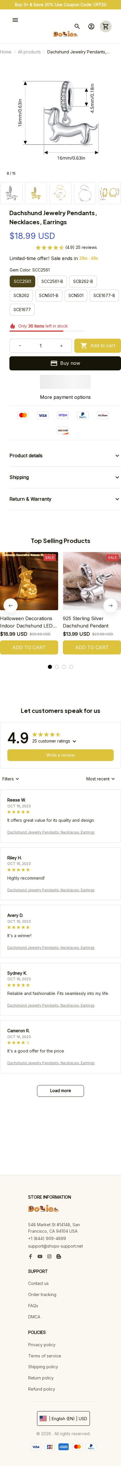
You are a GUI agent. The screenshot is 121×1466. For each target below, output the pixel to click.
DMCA (34, 1316)
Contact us (38, 1283)
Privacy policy (42, 1344)
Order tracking (42, 1294)
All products (29, 51)
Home (5, 51)
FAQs (33, 1305)
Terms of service (44, 1355)
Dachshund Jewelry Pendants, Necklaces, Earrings (51, 832)
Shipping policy (43, 1366)
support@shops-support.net (55, 1246)
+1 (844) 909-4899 (47, 1238)
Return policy (41, 1377)
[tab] (50, 667)
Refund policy (41, 1388)
